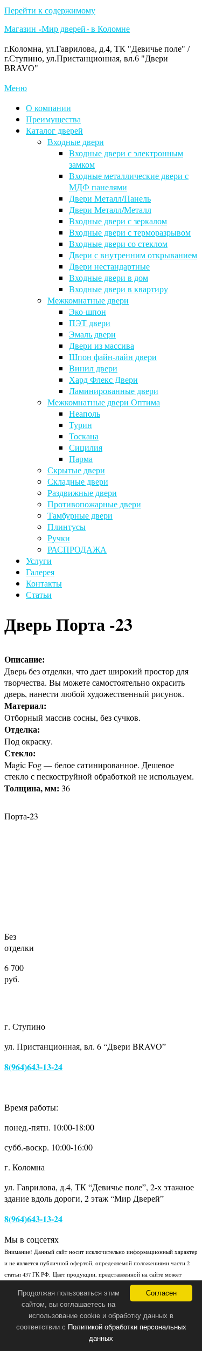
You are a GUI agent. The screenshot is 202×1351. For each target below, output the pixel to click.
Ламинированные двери (113, 390)
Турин (80, 424)
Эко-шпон (87, 311)
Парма (81, 458)
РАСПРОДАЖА (77, 549)
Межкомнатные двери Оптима (103, 402)
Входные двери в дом (108, 277)
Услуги (39, 560)
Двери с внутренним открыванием (133, 254)
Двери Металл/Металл (110, 209)
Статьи (39, 594)
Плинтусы (66, 526)
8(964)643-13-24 (33, 1066)
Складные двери (77, 481)
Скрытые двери (76, 469)
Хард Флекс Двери (103, 379)
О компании (48, 107)
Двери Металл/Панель (110, 198)
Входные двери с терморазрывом (130, 232)
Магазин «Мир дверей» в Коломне (67, 30)
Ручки (58, 537)
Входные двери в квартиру (118, 288)
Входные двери (75, 141)
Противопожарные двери (94, 503)
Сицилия (85, 447)
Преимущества (53, 119)
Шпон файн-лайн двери (113, 356)
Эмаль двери (92, 334)
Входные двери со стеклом (118, 243)
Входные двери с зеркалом (118, 220)
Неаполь (84, 413)
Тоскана (84, 436)
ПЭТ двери (89, 322)
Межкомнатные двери (88, 300)
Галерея (40, 571)
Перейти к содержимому (49, 10)
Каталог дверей (54, 130)
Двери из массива (101, 345)
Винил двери (93, 368)
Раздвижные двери (82, 492)
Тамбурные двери (80, 515)
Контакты (44, 583)
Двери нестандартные (109, 266)
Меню (15, 87)
